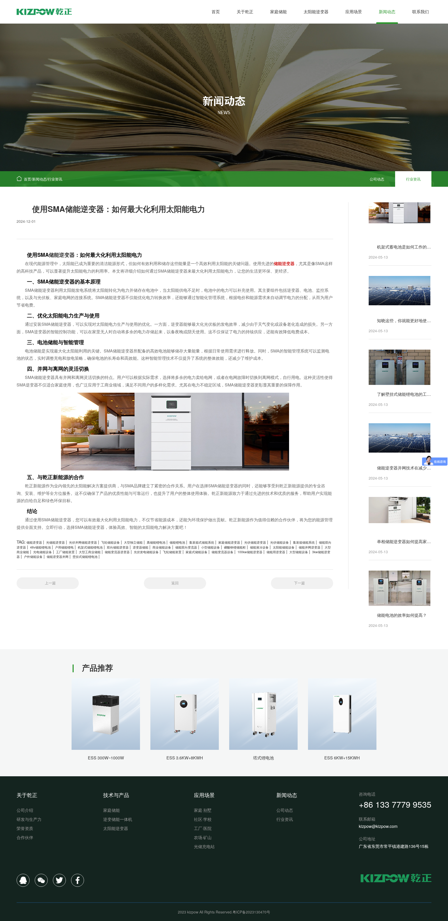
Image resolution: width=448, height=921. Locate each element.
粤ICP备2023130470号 (251, 912)
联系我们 (420, 12)
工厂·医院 (203, 828)
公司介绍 (25, 810)
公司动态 (377, 179)
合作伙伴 (25, 837)
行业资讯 (55, 179)
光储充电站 (204, 846)
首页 (216, 12)
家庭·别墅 (203, 810)
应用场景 (353, 12)
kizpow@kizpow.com (378, 826)
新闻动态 (387, 12)
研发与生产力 (29, 819)
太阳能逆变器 (316, 12)
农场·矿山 (203, 837)
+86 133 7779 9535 (395, 804)
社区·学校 (203, 819)
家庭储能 (278, 12)
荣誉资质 (25, 828)
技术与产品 (116, 795)
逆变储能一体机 (117, 819)
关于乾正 (245, 12)
